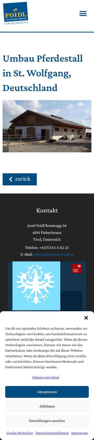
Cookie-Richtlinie (20, 433)
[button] (86, 317)
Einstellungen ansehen (47, 420)
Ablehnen (47, 406)
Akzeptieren (47, 392)
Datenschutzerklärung (52, 433)
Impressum (79, 433)
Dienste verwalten (45, 377)
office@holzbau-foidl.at (53, 254)
